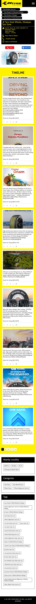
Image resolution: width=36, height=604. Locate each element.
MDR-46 (6, 466)
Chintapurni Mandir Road (11, 469)
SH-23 (20, 466)
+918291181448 (10, 39)
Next (11, 449)
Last (15, 449)
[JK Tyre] (11, 3)
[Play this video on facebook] (18, 87)
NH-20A (14, 466)
